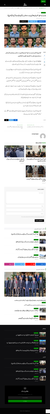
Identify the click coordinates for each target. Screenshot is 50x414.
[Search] (5, 4)
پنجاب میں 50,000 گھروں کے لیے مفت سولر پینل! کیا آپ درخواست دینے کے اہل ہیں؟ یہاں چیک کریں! (22, 343)
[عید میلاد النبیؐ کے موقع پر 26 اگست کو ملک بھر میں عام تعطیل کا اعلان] (43, 317)
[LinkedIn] (44, 62)
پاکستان (43, 302)
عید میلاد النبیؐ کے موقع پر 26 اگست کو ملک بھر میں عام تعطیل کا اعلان (28, 318)
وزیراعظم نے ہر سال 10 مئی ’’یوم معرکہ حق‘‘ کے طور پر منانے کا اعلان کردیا (35, 127)
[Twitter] (44, 58)
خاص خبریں (43, 12)
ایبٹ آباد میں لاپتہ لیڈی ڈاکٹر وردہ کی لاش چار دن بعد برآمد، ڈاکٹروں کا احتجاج (27, 350)
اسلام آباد (36, 316)
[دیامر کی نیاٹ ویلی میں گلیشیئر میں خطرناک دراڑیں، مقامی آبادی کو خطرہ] (43, 256)
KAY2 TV (43, 1)
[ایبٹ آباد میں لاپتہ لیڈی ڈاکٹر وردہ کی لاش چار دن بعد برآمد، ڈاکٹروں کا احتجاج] (43, 350)
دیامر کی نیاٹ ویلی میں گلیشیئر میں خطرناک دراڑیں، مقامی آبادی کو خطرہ (28, 257)
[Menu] (45, 4)
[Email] (44, 65)
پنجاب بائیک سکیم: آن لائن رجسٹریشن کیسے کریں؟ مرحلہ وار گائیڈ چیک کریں (27, 335)
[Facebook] (44, 55)
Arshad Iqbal (35, 134)
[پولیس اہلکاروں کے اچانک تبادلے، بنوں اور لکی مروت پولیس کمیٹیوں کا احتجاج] (14, 151)
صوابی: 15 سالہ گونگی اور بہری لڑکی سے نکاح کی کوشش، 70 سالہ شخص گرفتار (36, 180)
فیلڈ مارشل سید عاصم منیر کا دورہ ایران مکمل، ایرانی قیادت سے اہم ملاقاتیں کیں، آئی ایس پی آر (36, 160)
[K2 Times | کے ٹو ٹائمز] (25, 5)
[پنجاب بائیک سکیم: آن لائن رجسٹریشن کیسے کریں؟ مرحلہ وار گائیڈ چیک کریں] (43, 334)
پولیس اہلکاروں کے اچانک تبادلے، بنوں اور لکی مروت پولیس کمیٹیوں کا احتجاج (15, 160)
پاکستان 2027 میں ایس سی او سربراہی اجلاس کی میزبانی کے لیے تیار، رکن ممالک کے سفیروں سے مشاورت (30, 300)
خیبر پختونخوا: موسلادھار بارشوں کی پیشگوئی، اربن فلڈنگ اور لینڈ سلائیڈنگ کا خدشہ (26, 311)
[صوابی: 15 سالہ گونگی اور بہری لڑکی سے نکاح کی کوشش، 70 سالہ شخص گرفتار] (36, 171)
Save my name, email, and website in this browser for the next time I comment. (32, 216)
